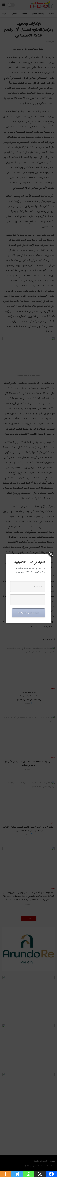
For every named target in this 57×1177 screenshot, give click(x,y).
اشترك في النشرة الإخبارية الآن (28, 612)
